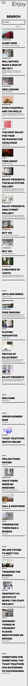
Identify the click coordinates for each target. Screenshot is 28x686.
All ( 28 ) (18, 26)
